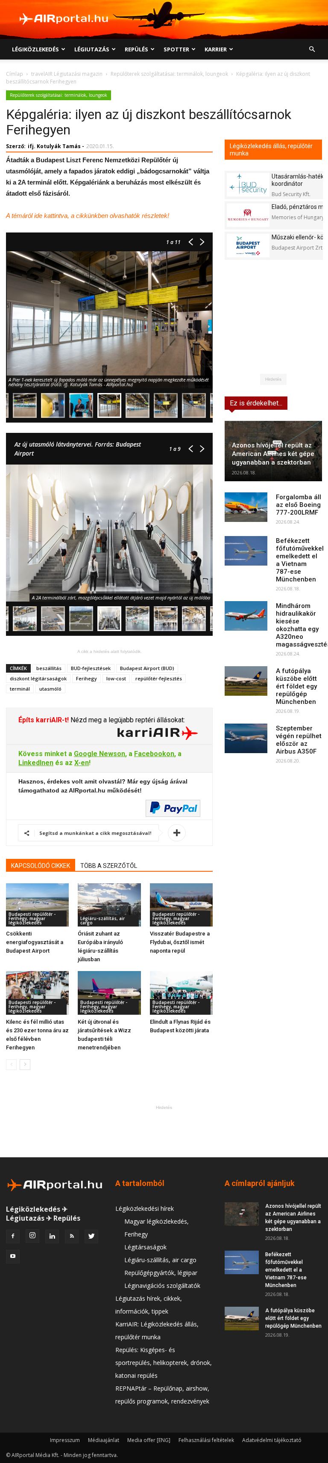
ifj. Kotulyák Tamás (54, 146)
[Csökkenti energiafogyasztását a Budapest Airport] (37, 905)
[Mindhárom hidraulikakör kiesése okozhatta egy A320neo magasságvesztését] (246, 616)
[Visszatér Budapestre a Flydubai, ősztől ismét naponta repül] (181, 905)
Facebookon (154, 754)
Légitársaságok (145, 1247)
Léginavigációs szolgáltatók (162, 1285)
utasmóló (50, 688)
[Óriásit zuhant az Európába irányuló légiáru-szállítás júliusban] (109, 905)
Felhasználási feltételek (206, 1440)
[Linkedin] (52, 1236)
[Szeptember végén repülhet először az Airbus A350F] (246, 738)
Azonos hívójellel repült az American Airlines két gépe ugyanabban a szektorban (273, 453)
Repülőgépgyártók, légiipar (160, 1273)
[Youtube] (13, 1256)
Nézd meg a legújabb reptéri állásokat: (127, 720)
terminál (20, 688)
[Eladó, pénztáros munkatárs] (248, 215)
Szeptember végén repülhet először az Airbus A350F (299, 739)
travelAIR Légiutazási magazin (66, 73)
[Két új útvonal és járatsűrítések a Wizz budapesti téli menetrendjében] (109, 992)
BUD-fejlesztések (91, 668)
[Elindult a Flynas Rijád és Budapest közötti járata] (181, 992)
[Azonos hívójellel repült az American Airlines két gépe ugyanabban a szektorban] (242, 1214)
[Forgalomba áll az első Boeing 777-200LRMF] (246, 507)
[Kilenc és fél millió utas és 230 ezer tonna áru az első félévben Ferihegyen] (37, 992)
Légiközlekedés (35, 49)
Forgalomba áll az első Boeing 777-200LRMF (298, 504)
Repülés (136, 49)
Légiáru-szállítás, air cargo (102, 920)
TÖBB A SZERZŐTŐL (108, 865)
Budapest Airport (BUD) (147, 668)
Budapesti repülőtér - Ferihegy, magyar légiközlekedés (32, 918)
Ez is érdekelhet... (256, 403)
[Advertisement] (164, 1131)
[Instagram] (32, 1236)
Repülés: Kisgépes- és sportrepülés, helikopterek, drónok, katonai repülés (163, 1363)
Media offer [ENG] (148, 1440)
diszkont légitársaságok (38, 678)
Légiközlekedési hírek (144, 1208)
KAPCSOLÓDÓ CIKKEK (40, 865)
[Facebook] (13, 1236)
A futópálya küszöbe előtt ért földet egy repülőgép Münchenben (296, 686)
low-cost (116, 678)
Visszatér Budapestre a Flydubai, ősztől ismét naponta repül (180, 942)
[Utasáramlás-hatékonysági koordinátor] (248, 185)
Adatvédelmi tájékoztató (272, 1440)
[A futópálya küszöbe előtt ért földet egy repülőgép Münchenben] (246, 681)
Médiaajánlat (103, 1440)
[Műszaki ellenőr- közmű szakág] (248, 245)
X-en (81, 763)
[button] (312, 49)
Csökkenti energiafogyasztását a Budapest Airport (34, 942)
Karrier (216, 49)
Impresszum (65, 1440)
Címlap (14, 73)
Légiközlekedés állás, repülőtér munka (271, 150)
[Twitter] (91, 1236)
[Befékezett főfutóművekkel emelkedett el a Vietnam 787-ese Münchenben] (246, 551)
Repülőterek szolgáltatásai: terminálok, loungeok (169, 73)
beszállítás (49, 668)
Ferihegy (86, 678)
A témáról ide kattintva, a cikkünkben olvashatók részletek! (87, 215)
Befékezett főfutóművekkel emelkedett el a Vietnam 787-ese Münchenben (300, 560)
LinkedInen (35, 763)
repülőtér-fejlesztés (158, 678)
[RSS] (72, 1236)
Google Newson (99, 754)
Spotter (176, 49)
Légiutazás (91, 49)
